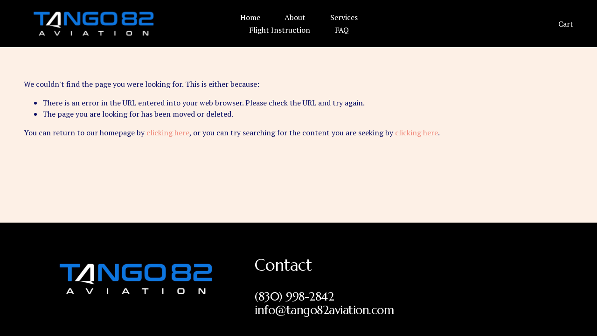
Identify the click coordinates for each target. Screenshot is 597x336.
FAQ (342, 30)
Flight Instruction (279, 30)
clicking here (167, 132)
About (295, 17)
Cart (565, 24)
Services (344, 17)
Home (250, 17)
